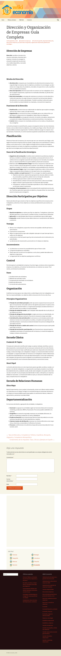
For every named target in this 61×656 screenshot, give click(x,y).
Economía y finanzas (47, 611)
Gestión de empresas (25, 41)
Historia (15, 561)
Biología (36, 555)
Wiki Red (21, 20)
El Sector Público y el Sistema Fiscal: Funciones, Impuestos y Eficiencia (30, 578)
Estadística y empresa (48, 623)
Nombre (9, 476)
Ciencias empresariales (48, 589)
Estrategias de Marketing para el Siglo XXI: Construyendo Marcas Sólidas (30, 596)
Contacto (29, 20)
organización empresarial (37, 42)
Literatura (37, 558)
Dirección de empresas (48, 592)
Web (8, 484)
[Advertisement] (40, 66)
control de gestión (38, 41)
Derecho (15, 565)
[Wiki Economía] (30, 9)
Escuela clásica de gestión (24, 42)
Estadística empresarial (48, 620)
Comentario (10, 457)
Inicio (3, 20)
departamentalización (48, 41)
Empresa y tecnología (48, 618)
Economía (37, 565)
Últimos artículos (12, 20)
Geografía (15, 558)
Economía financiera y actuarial (50, 609)
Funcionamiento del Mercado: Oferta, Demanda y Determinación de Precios (30, 590)
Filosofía (36, 561)
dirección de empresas (12, 42)
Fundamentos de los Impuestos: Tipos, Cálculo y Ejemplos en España (32, 440)
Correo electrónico (10, 480)
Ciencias (15, 555)
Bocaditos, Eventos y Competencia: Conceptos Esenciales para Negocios (30, 584)
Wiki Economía (11, 652)
